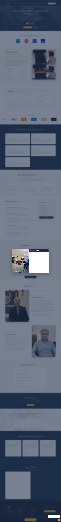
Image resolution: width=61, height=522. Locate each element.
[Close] (48, 250)
